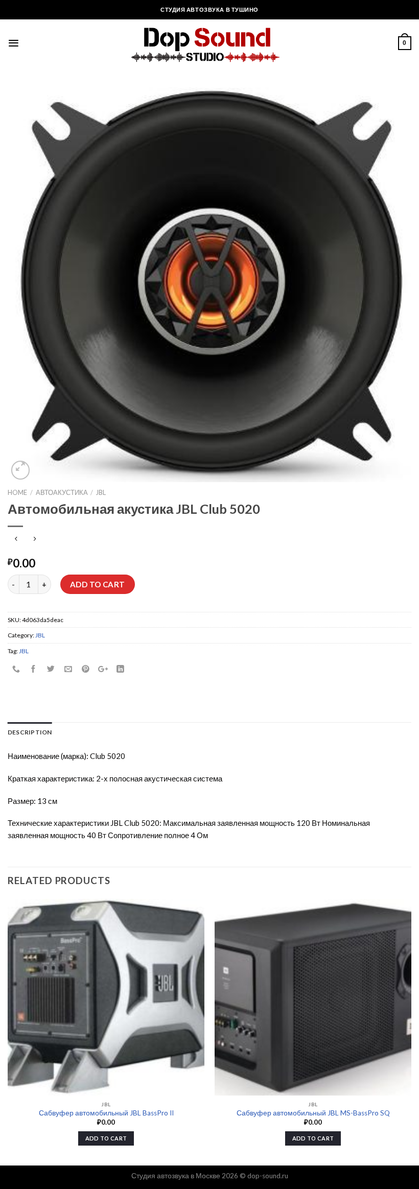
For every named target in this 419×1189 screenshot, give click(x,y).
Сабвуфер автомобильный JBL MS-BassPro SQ (313, 1113)
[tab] (30, 732)
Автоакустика (62, 492)
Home (17, 492)
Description (30, 732)
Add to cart (97, 584)
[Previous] (8, 1031)
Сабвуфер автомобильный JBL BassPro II (106, 1113)
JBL (101, 492)
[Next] (410, 1031)
